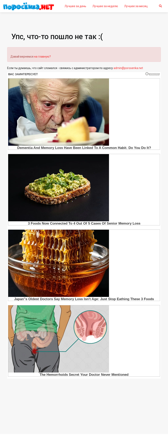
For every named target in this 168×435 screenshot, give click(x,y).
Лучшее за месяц (136, 6)
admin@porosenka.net (128, 68)
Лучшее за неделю (105, 6)
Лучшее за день (75, 6)
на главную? (42, 56)
